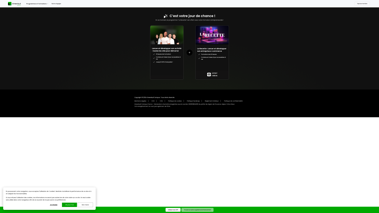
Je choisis (53, 205)
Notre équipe (56, 4)
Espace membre (362, 4)
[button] (37, 3)
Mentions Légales (140, 101)
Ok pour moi (69, 205)
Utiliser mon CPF (173, 210)
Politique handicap (193, 101)
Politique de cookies (175, 101)
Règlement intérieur (212, 101)
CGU (161, 101)
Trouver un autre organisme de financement (197, 210)
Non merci (85, 205)
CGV (153, 101)
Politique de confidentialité (233, 101)
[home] (14, 3)
